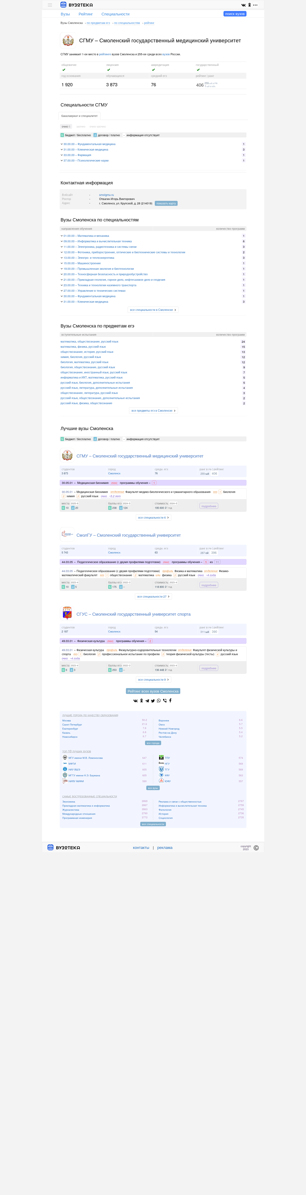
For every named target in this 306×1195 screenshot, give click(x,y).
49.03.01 (67, 650)
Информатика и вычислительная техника (183, 805)
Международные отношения (78, 813)
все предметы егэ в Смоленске (152, 410)
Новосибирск (69, 736)
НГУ (167, 763)
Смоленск (114, 473)
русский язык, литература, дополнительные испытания (97, 388)
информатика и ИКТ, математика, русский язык (92, 377)
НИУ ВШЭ (74, 769)
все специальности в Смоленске (151, 310)
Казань (66, 732)
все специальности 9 (152, 679)
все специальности (153, 824)
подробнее (209, 506)
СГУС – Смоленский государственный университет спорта (133, 614)
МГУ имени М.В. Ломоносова (86, 757)
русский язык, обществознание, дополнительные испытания (100, 398)
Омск (162, 724)
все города (153, 743)
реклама (164, 847)
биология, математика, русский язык (84, 362)
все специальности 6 (152, 517)
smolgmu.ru (106, 195)
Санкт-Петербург (72, 724)
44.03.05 (67, 571)
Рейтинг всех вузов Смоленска (153, 691)
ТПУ (167, 757)
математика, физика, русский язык (83, 346)
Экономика (68, 801)
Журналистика (70, 809)
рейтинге (105, 54)
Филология (165, 809)
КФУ (167, 775)
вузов (166, 54)
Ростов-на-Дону (168, 732)
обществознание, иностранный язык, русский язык (94, 372)
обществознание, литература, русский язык (89, 393)
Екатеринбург (70, 728)
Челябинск (165, 736)
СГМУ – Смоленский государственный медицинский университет (139, 456)
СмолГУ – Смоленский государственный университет (128, 535)
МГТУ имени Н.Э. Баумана (84, 775)
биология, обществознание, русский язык (88, 367)
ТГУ (167, 769)
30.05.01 (67, 492)
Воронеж (164, 720)
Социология (166, 818)
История (163, 813)
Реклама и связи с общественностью (180, 801)
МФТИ (72, 763)
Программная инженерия (77, 818)
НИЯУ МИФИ (76, 781)
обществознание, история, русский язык (87, 352)
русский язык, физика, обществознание (86, 403)
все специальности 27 (151, 596)
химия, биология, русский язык (81, 357)
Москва (66, 720)
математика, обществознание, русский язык (89, 341)
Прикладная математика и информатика (86, 805)
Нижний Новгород (169, 728)
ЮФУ (168, 781)
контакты (141, 847)
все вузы (153, 788)
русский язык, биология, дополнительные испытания (95, 382)
